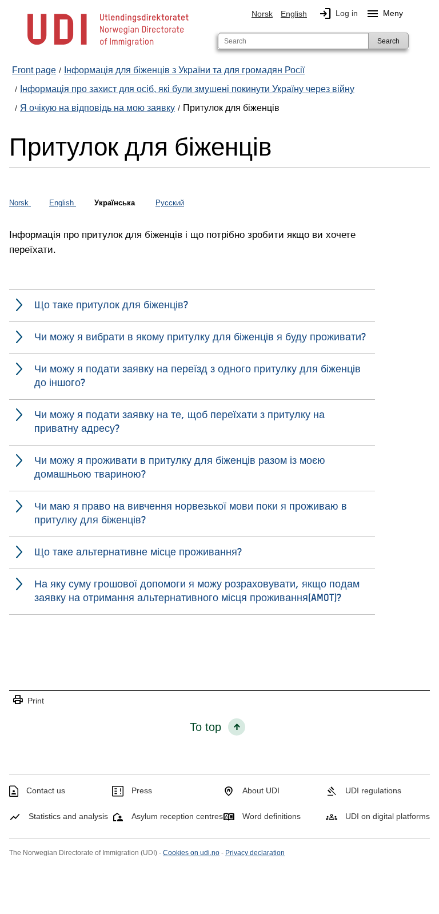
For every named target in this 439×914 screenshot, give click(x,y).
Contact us (45, 790)
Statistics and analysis (68, 816)
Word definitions (271, 816)
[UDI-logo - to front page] (108, 45)
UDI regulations (373, 790)
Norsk (262, 13)
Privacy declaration (255, 853)
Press (141, 790)
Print (28, 700)
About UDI (261, 790)
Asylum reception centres (177, 816)
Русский (169, 202)
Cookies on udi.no (191, 853)
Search (388, 41)
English (294, 13)
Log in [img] (338, 14)
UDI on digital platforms (387, 816)
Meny (384, 14)
